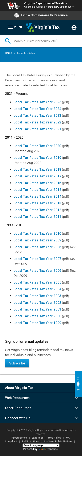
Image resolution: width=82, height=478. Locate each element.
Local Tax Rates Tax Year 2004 (37, 289)
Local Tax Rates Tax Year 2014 (37, 196)
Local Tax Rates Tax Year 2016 (37, 183)
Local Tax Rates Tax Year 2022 (37, 122)
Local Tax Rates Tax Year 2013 (37, 203)
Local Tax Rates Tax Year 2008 (37, 247)
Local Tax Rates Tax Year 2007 (37, 259)
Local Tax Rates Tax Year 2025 (37, 102)
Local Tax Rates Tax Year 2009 (37, 240)
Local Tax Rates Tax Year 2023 (37, 116)
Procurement (19, 437)
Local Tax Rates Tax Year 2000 (37, 316)
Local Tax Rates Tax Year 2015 (37, 190)
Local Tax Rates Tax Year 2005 (37, 282)
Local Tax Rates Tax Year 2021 (37, 129)
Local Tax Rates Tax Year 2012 (37, 210)
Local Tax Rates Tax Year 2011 (37, 217)
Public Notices (30, 441)
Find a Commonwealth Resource (44, 15)
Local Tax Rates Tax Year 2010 (37, 234)
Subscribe (17, 363)
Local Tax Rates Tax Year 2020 (37, 146)
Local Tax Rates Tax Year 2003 (37, 296)
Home (8, 53)
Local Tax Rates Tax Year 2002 (37, 303)
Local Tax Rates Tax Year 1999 (37, 323)
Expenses (38, 437)
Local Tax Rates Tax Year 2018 (37, 169)
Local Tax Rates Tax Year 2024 (37, 109)
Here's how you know (58, 6)
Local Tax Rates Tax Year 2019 (37, 158)
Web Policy (54, 437)
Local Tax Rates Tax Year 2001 (37, 309)
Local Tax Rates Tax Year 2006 (37, 271)
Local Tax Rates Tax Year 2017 (37, 176)
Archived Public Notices (58, 441)
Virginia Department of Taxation (45, 3)
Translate (52, 449)
